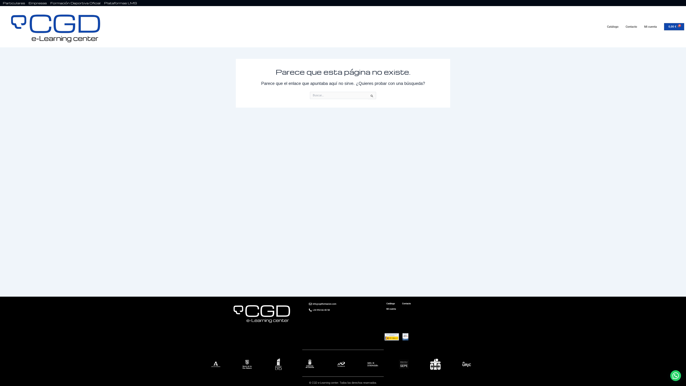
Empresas (38, 3)
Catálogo (612, 26)
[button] (675, 375)
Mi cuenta (650, 26)
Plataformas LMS (120, 3)
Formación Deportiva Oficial (75, 3)
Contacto (631, 26)
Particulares (14, 3)
